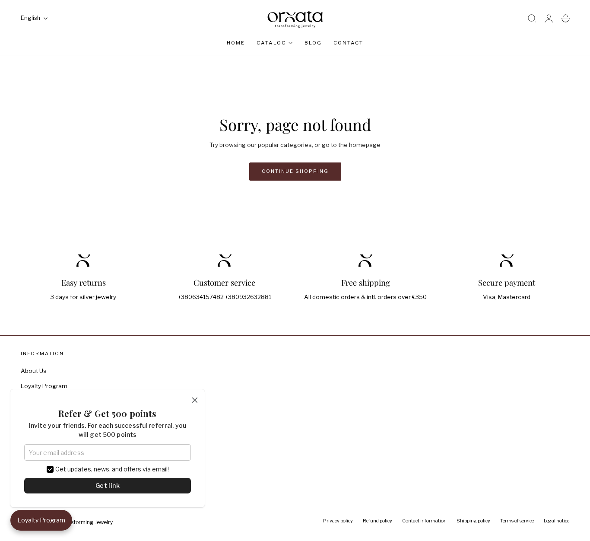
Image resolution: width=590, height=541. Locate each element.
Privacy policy (338, 521)
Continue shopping (295, 171)
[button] (531, 18)
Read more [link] (83, 316)
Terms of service (517, 521)
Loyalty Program (44, 385)
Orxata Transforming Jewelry (77, 522)
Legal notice (556, 521)
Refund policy (377, 521)
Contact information (424, 521)
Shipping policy (473, 521)
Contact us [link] (224, 316)
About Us (34, 370)
